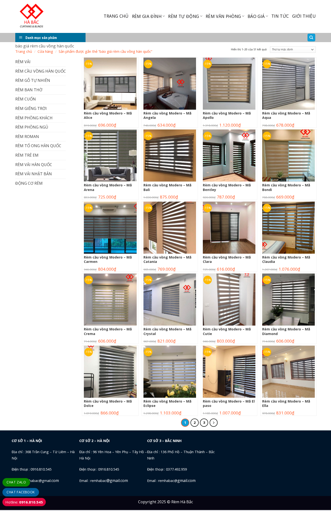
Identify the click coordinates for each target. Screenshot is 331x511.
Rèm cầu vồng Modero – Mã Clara (227, 259)
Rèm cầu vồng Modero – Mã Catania (167, 259)
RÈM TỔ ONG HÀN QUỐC (38, 145)
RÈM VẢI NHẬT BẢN (33, 173)
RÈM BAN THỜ (28, 89)
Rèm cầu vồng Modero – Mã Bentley (227, 187)
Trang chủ (23, 51)
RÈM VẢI (23, 61)
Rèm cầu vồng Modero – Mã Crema (108, 331)
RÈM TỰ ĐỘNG (183, 16)
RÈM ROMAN (27, 136)
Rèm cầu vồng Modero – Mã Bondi (286, 187)
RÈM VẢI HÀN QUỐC (33, 164)
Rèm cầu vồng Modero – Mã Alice (108, 115)
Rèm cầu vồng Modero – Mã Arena (108, 187)
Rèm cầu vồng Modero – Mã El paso (229, 403)
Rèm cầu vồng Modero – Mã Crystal (167, 331)
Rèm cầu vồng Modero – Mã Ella (286, 403)
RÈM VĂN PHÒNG (223, 16)
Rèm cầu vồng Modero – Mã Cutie (227, 331)
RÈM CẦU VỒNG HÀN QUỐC (40, 71)
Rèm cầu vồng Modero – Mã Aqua (286, 115)
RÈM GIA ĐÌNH (147, 16)
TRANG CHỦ (116, 16)
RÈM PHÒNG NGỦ (31, 127)
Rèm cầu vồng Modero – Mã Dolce (108, 403)
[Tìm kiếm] (311, 38)
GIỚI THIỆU (304, 16)
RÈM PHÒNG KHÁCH (34, 118)
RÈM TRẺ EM (27, 155)
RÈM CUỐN (25, 99)
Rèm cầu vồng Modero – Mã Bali (167, 187)
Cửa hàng (45, 51)
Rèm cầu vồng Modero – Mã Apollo (227, 115)
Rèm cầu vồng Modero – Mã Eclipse (167, 403)
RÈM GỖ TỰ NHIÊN (32, 80)
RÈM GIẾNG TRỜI (31, 108)
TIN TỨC (280, 16)
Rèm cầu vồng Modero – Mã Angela (167, 115)
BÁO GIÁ (256, 16)
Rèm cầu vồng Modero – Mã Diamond (286, 331)
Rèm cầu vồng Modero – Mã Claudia (286, 259)
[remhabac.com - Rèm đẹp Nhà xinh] (43, 16)
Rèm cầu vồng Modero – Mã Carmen (108, 259)
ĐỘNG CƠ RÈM (29, 183)
